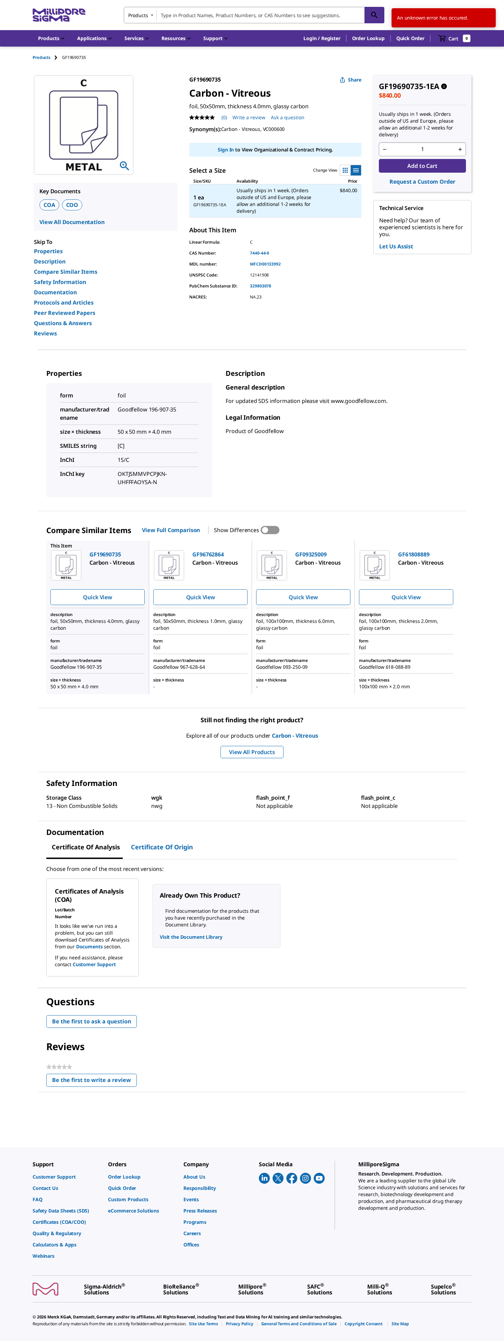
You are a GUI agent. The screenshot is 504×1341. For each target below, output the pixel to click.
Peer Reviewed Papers (64, 313)
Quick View (97, 597)
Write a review (248, 117)
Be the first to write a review (94, 1081)
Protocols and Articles (64, 302)
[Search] (374, 15)
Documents (89, 946)
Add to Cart (422, 166)
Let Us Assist (396, 246)
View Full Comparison (171, 530)
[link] (67, 1176)
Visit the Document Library (191, 937)
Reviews (45, 333)
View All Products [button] (252, 752)
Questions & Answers (63, 323)
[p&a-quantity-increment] (460, 149)
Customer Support (94, 964)
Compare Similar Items (65, 271)
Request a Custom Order (422, 181)
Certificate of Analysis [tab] (86, 847)
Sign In (226, 149)
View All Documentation (71, 222)
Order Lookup (368, 38)
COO (72, 205)
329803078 (260, 286)
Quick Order (410, 38)
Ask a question (287, 117)
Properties (48, 251)
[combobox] (254, 15)
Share (354, 79)
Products (41, 57)
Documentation (55, 292)
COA (49, 205)
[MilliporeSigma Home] (59, 15)
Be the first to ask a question (91, 1021)
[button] (321, 38)
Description (49, 261)
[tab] (47, 57)
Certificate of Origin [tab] (162, 847)
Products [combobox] (138, 15)
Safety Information (60, 282)
